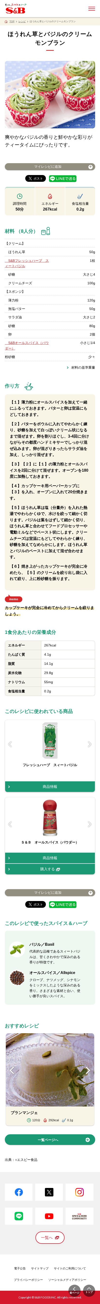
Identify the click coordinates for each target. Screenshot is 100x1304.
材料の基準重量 (83, 367)
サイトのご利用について (70, 1268)
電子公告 (20, 1268)
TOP (12, 21)
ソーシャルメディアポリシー (67, 1280)
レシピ (22, 21)
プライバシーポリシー (28, 1280)
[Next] (90, 744)
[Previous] (10, 744)
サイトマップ (40, 1268)
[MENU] (91, 9)
